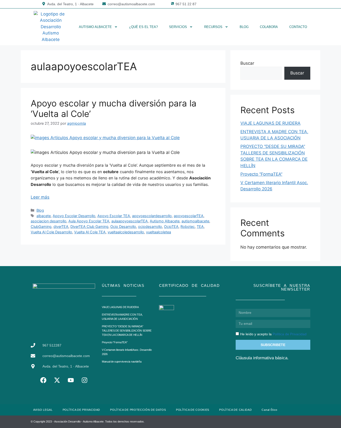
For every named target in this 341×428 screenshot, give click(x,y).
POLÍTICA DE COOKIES (192, 409)
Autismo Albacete (95, 27)
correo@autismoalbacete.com (131, 4)
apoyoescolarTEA (188, 216)
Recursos (213, 27)
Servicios (178, 27)
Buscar (247, 63)
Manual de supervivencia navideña (121, 361)
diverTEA (60, 226)
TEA (200, 226)
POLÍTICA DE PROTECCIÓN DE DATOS (138, 409)
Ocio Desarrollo (123, 226)
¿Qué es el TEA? (143, 27)
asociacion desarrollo (48, 221)
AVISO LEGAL (43, 409)
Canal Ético (269, 409)
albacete (43, 216)
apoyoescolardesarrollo (152, 216)
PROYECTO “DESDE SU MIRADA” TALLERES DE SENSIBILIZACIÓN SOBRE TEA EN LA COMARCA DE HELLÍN (127, 330)
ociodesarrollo (150, 226)
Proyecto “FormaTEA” (261, 174)
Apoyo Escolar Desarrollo (74, 216)
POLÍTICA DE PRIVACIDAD (81, 409)
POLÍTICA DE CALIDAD (235, 409)
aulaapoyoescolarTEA (129, 221)
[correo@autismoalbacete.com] (104, 3)
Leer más (40, 197)
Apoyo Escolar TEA (113, 216)
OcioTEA (171, 226)
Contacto (298, 27)
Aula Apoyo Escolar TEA (88, 221)
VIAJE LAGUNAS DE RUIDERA (270, 123)
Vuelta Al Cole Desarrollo (51, 232)
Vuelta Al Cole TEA (90, 232)
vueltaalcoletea (158, 232)
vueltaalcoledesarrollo (126, 232)
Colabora (269, 27)
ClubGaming (41, 226)
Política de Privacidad (290, 334)
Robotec (187, 226)
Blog (244, 27)
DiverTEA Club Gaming (89, 226)
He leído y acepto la (273, 334)
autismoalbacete (195, 221)
